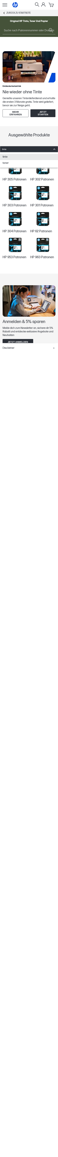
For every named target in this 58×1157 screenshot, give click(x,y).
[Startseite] (15, 5)
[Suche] (37, 4)
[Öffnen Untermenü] (5, 5)
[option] (29, 157)
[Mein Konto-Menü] (43, 4)
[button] (29, 348)
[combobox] (29, 149)
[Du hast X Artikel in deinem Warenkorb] (51, 5)
